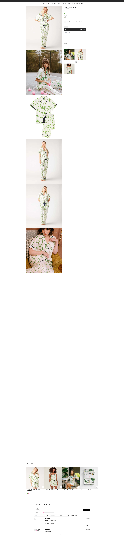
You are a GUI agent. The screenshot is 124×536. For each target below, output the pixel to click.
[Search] (90, 3)
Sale (82, 3)
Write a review (86, 510)
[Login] (92, 3)
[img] (38, 530)
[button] (48, 508)
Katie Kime (32, 3)
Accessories (70, 3)
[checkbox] (75, 515)
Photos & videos (74, 515)
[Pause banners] (27, 1)
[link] (66, 8)
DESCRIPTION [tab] (66, 36)
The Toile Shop (77, 3)
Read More (65, 43)
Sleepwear (48, 3)
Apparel (58, 3)
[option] (64, 17)
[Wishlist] (93, 3)
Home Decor (64, 3)
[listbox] (75, 17)
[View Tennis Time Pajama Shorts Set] (28, 493)
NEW (44, 3)
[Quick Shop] (43, 487)
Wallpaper (54, 3)
